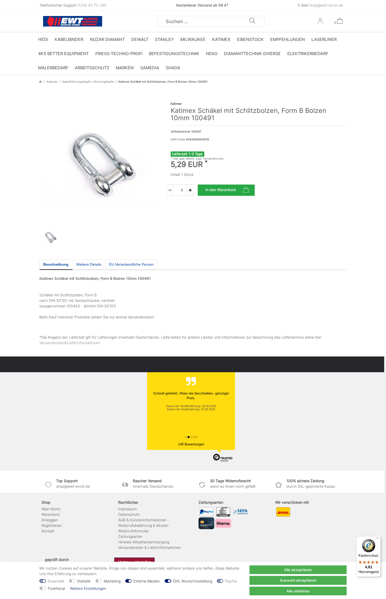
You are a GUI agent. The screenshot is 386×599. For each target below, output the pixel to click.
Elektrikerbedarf (307, 53)
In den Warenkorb (220, 189)
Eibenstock (250, 39)
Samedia (149, 67)
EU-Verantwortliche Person (131, 264)
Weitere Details (88, 264)
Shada (173, 67)
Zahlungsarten (130, 536)
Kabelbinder (69, 39)
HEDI (43, 39)
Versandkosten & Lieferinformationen (149, 547)
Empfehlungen (287, 39)
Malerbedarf (53, 67)
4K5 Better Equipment (63, 53)
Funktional (56, 588)
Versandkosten (213, 158)
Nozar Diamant (107, 39)
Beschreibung (56, 264)
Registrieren (51, 525)
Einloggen (49, 520)
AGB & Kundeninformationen (142, 520)
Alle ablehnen (298, 591)
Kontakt (47, 531)
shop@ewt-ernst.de (326, 5)
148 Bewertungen (191, 444)
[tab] (55, 264)
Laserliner (324, 39)
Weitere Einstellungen (88, 588)
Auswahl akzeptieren (298, 580)
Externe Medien (146, 581)
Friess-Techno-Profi (118, 53)
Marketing (112, 581)
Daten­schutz (129, 514)
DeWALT (139, 39)
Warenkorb (50, 514)
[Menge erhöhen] (190, 190)
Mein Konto (50, 509)
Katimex (221, 39)
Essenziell (56, 581)
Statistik (84, 581)
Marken (125, 67)
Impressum (127, 509)
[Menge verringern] (170, 190)
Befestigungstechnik (174, 53)
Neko (211, 53)
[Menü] (377, 539)
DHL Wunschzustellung (192, 581)
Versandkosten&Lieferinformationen (69, 342)
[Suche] (252, 21)
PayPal (231, 581)
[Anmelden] (321, 22)
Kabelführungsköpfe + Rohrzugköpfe (88, 81)
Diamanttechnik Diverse (252, 53)
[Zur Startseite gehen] (40, 81)
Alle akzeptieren (298, 570)
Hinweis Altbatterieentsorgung (143, 542)
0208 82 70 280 (92, 5)
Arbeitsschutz (92, 67)
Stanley (164, 39)
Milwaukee (193, 39)
